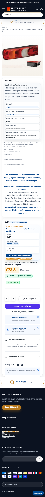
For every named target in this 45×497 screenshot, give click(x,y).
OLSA (7, 222)
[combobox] (22, 15)
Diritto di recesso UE (10, 468)
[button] (41, 9)
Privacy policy (5, 437)
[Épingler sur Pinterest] (22, 365)
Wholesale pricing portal (12, 258)
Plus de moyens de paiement (22, 312)
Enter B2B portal (11, 407)
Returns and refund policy (8, 435)
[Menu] (3, 9)
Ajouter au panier (29, 299)
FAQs (3, 432)
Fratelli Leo (10, 491)
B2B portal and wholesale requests (10, 431)
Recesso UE (38, 493)
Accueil (4, 28)
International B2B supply (25, 258)
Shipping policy (6, 434)
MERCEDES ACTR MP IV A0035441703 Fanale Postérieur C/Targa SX (22, 30)
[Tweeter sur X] (13, 365)
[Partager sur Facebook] (18, 365)
